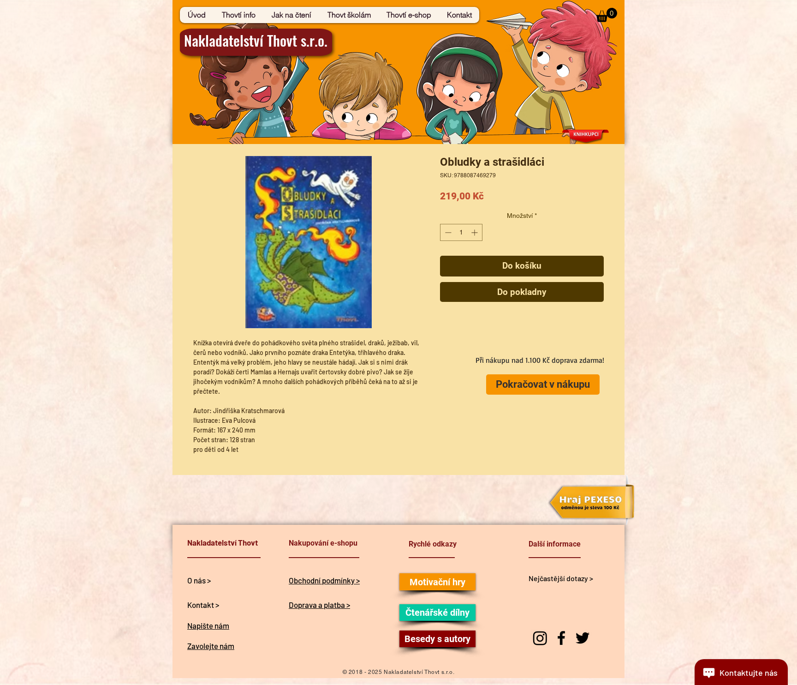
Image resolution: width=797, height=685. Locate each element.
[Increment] (475, 232)
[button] (606, 15)
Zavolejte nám (210, 645)
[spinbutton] (461, 232)
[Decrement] (447, 232)
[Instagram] (540, 638)
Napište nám (208, 625)
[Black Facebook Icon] (561, 638)
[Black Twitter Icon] (582, 638)
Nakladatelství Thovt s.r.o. (255, 40)
